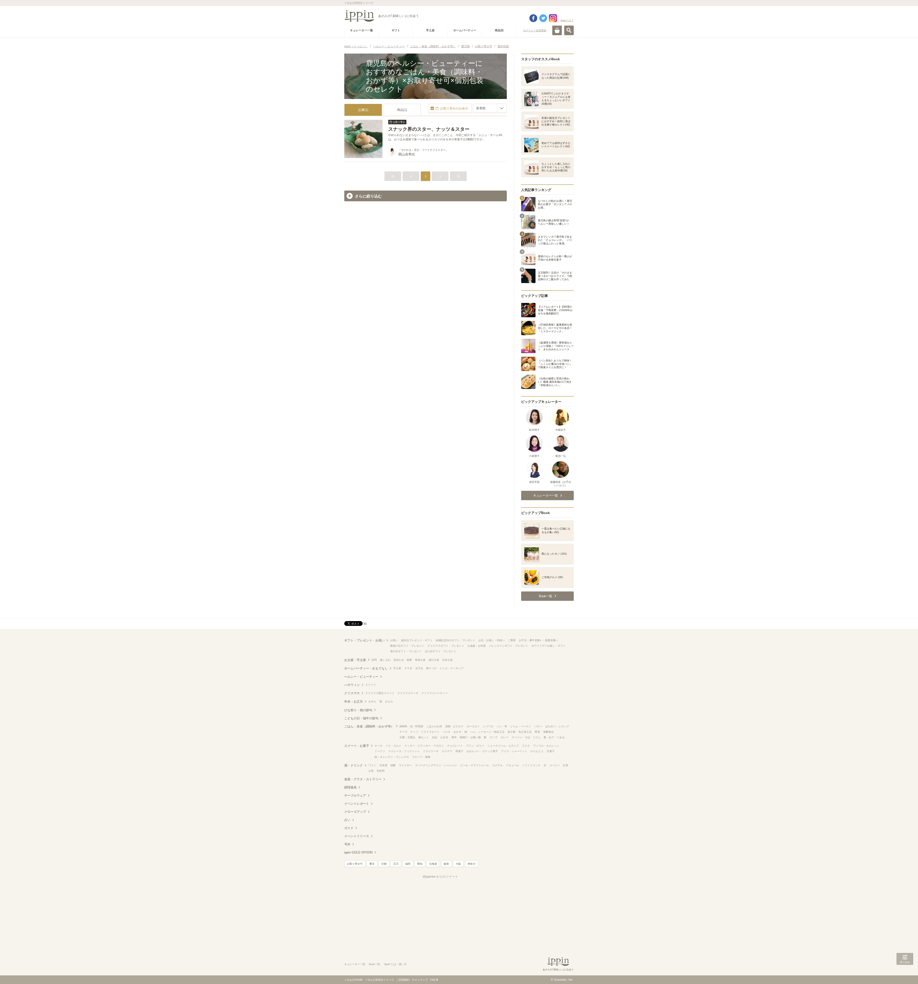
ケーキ (378, 745)
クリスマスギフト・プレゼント (445, 645)
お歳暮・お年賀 (476, 645)
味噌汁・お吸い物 (470, 737)
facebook (533, 18)
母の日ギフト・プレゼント (406, 651)
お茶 (371, 770)
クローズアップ (355, 812)
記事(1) (363, 110)
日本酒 (383, 765)
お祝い (394, 640)
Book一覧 (374, 964)
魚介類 (511, 731)
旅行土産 (434, 659)
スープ (493, 737)
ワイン (372, 765)
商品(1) (402, 110)
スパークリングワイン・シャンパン (436, 765)
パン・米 (502, 726)
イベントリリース (356, 836)
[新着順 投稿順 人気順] (490, 108)
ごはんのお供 (434, 726)
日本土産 (447, 659)
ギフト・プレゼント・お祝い (364, 640)
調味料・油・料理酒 (411, 726)
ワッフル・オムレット (546, 745)
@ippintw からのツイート (440, 876)
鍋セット (423, 737)
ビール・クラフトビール (474, 765)
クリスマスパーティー (434, 693)
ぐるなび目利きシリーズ (379, 979)
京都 (384, 863)
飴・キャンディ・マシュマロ (392, 756)
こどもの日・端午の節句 (361, 718)
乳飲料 (381, 770)
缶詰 (434, 737)
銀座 (446, 863)
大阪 (458, 863)
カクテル (497, 765)
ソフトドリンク (531, 765)
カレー (504, 737)
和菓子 (459, 751)
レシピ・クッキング (452, 668)
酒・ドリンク (353, 765)
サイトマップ (420, 979)
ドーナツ (380, 751)
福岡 (407, 863)
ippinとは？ (567, 20)
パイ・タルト (393, 745)
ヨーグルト (473, 726)
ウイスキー (405, 765)
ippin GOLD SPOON (358, 852)
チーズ (403, 731)
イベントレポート (356, 803)
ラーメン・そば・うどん (526, 737)
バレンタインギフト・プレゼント (508, 645)
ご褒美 (512, 640)
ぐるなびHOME (353, 979)
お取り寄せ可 (355, 863)
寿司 (454, 737)
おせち (372, 701)
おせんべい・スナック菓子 (482, 751)
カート (557, 30)
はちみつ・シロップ (557, 726)
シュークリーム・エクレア (503, 745)
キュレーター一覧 (354, 964)
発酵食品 (548, 731)
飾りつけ (431, 668)
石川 (396, 863)
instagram (553, 18)
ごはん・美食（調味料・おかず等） (369, 726)
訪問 (374, 659)
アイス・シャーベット (514, 751)
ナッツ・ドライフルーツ (424, 731)
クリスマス (352, 693)
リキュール (512, 765)
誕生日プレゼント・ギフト (417, 640)
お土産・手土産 (355, 660)
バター (538, 726)
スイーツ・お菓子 (356, 746)
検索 (569, 30)
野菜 (537, 731)
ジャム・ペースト (520, 726)
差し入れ (385, 659)
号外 (347, 844)
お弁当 (444, 737)
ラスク (526, 745)
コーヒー (554, 765)
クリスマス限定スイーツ (379, 693)
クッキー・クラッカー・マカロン (424, 745)
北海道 (433, 863)
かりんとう (537, 751)
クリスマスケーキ (407, 693)
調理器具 (350, 787)
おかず (457, 731)
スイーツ (370, 684)
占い (347, 820)
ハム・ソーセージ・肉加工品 (487, 731)
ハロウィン (352, 685)
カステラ (447, 751)
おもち (389, 701)
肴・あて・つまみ (554, 737)
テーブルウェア (355, 795)
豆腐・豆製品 (407, 737)
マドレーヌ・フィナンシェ (404, 751)
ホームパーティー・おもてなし (366, 668)
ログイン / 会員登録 (534, 30)
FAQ (432, 979)
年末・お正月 (353, 701)
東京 (372, 863)
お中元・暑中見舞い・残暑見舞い (538, 640)
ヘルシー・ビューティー (361, 676)
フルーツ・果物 (421, 756)
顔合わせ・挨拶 (402, 659)
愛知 (419, 863)
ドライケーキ (431, 751)
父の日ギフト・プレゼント (440, 651)
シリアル (488, 726)
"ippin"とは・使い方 (395, 964)
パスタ (446, 731)
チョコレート (455, 745)
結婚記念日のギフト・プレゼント (455, 640)
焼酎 (393, 765)
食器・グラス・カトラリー (363, 779)
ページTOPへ (904, 973)
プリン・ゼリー (475, 745)
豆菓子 (551, 751)
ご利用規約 (403, 979)
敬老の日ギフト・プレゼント (407, 645)
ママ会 (408, 668)
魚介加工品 (525, 731)
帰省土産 (420, 659)
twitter (543, 18)
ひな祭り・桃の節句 (358, 710)
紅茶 (565, 765)
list (365, 623)
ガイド (349, 828)
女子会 (419, 668)
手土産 (397, 668)
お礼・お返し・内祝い (491, 640)
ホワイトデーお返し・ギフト (548, 645)
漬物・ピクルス (454, 726)
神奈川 (471, 863)
